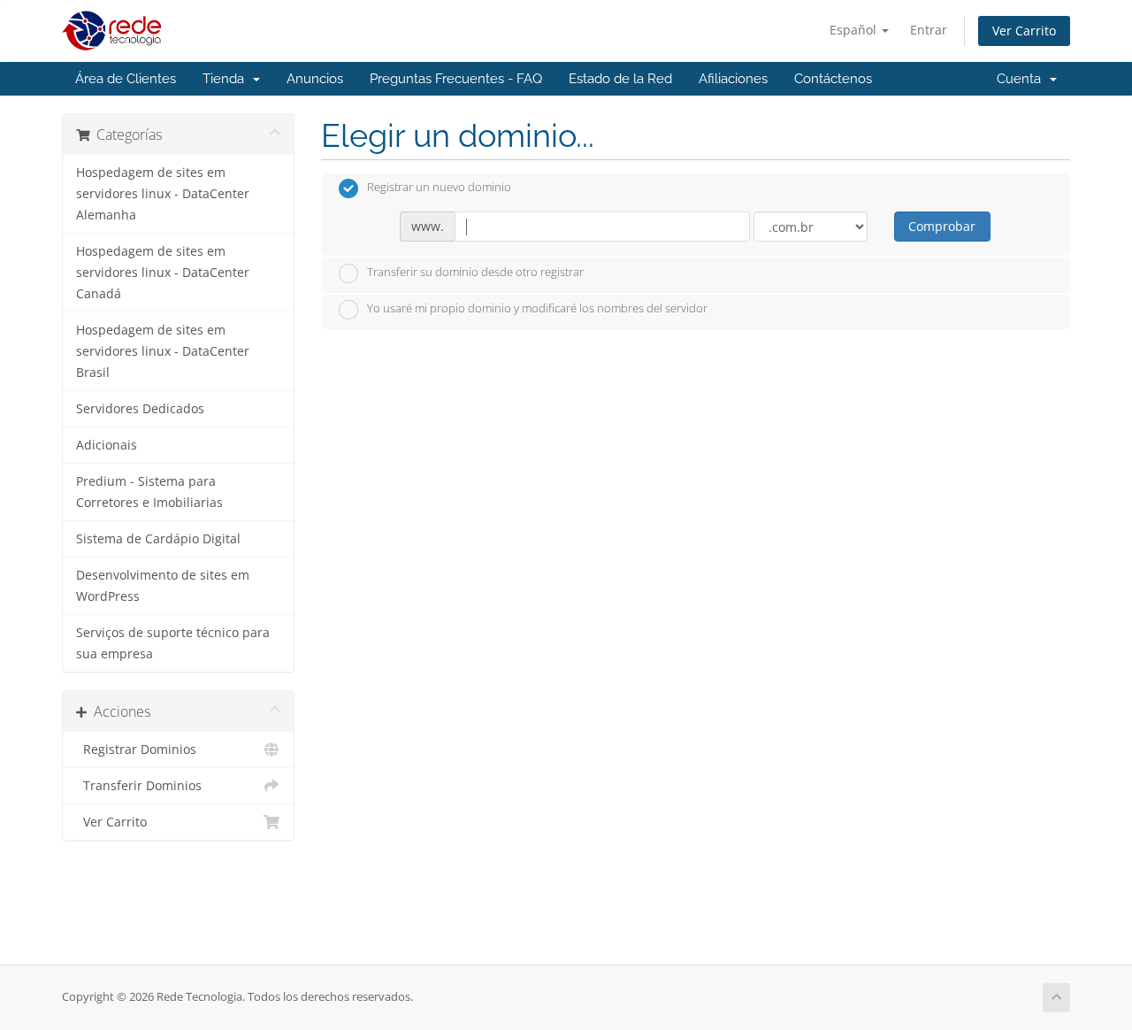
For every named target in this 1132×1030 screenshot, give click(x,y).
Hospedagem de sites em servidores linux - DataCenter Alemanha (162, 194)
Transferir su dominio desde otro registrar (475, 272)
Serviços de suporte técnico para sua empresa (173, 643)
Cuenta (1022, 79)
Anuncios (315, 79)
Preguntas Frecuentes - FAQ (456, 79)
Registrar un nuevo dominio (439, 188)
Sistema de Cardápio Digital (158, 539)
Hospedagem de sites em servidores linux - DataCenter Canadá (162, 272)
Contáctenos (833, 79)
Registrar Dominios (136, 749)
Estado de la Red (620, 79)
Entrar (928, 29)
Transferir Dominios (139, 786)
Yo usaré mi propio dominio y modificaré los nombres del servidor (537, 309)
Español (855, 29)
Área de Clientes (125, 79)
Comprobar (941, 226)
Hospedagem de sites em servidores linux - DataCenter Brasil (162, 351)
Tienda (227, 79)
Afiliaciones (733, 79)
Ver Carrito (1024, 30)
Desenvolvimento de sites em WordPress (162, 585)
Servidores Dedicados (140, 409)
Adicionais (106, 445)
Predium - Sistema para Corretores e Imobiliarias (149, 492)
